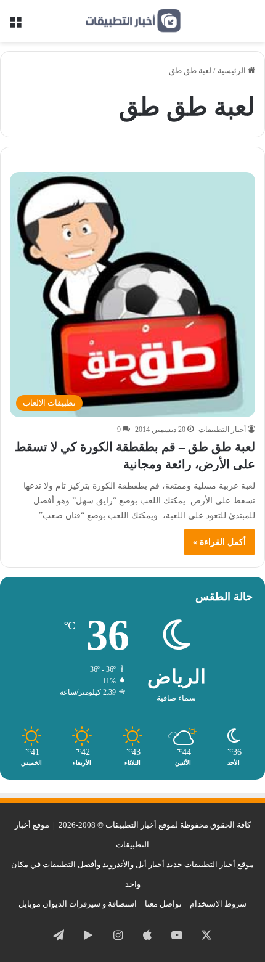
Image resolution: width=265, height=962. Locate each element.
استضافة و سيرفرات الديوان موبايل (77, 903)
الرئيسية (233, 70)
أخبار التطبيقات (222, 429)
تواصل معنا (163, 903)
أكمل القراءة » (219, 542)
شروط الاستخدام (218, 903)
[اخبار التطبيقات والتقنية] (132, 21)
